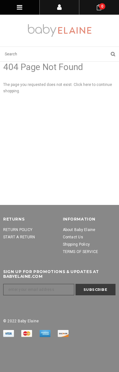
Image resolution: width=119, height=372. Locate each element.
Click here (83, 84)
